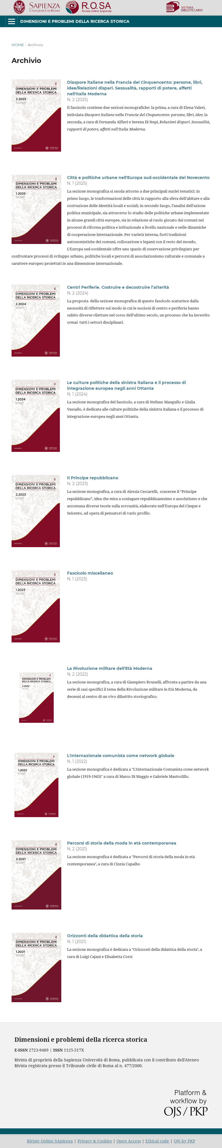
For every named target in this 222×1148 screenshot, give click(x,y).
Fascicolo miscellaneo (90, 573)
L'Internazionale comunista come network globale (120, 755)
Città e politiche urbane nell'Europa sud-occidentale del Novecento (138, 177)
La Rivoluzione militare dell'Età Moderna (109, 668)
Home (18, 44)
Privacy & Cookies (94, 1141)
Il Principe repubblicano (92, 477)
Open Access (128, 1141)
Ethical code (157, 1141)
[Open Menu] (11, 21)
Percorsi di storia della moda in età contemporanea (121, 843)
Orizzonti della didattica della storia (105, 935)
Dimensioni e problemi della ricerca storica (75, 21)
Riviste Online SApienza (50, 1141)
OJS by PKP (184, 1141)
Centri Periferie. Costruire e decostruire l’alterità (118, 287)
